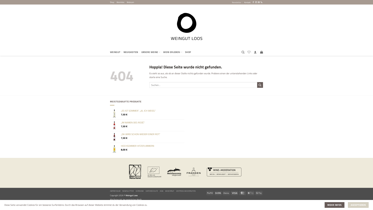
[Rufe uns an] (261, 2)
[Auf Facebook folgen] (253, 2)
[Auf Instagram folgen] (256, 2)
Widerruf (169, 191)
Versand (140, 191)
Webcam (130, 2)
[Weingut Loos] (186, 26)
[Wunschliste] (249, 52)
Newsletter (128, 191)
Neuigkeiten (131, 52)
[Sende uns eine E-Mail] (259, 2)
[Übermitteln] (260, 85)
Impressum (115, 191)
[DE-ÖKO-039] (154, 171)
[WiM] (224, 171)
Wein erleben (171, 52)
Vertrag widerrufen (186, 191)
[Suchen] (243, 52)
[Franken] (193, 171)
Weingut (115, 52)
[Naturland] (135, 171)
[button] (236, 2)
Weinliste (120, 2)
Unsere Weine (149, 52)
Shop (112, 2)
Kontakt (247, 2)
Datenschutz (152, 191)
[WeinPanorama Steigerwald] (174, 171)
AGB (161, 191)
